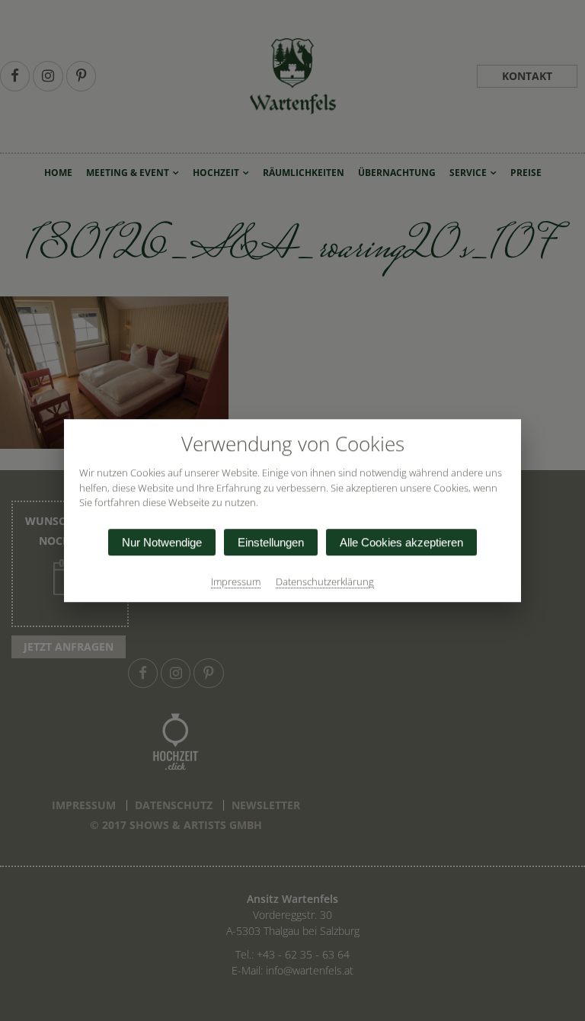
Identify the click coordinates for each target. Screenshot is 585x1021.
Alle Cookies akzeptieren (401, 542)
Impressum (236, 581)
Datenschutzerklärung (325, 581)
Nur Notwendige (162, 542)
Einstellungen (271, 542)
